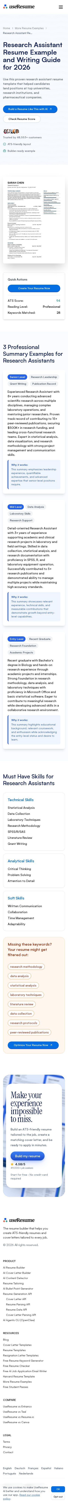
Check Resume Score (21, 118)
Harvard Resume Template (19, 1376)
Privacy (7, 1447)
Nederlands (26, 1473)
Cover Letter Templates (17, 1344)
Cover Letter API (16, 1299)
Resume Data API (16, 1309)
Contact (8, 1452)
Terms (6, 1441)
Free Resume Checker (16, 1365)
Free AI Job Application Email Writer (25, 1371)
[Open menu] (61, 7)
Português (9, 1473)
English (7, 1468)
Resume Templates (14, 1350)
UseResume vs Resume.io (18, 1416)
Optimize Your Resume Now (31, 1045)
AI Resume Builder (14, 1267)
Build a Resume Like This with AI (28, 109)
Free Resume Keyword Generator (23, 1360)
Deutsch (20, 1468)
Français (33, 1468)
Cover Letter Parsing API (21, 1314)
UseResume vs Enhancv (17, 1406)
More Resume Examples (29, 28)
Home (6, 28)
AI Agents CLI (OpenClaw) (19, 1320)
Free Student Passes (15, 1386)
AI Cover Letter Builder (17, 1272)
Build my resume (27, 1156)
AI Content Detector (15, 1278)
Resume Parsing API (18, 1304)
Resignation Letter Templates (21, 1355)
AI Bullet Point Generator (18, 1288)
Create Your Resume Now (34, 288)
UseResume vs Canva (16, 1422)
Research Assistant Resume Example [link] (18, 33)
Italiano (58, 1468)
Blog (6, 1339)
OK (58, 1489)
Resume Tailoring (13, 1283)
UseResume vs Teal (14, 1411)
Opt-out (58, 1496)
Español (46, 1468)
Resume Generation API (17, 1293)
